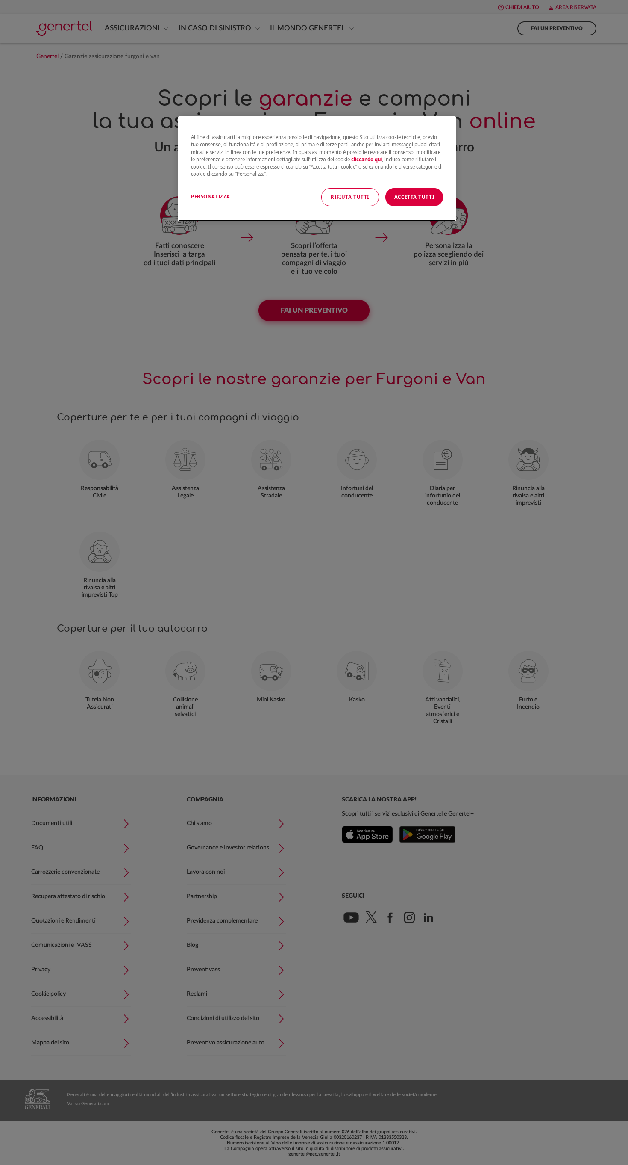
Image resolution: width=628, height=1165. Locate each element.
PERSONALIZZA (210, 196)
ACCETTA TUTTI (414, 197)
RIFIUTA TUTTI (350, 197)
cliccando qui (366, 159)
